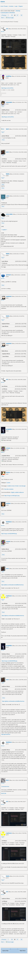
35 (11, 15)
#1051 (24, 28)
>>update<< (4, 229)
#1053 (7, 104)
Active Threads (4, 6)
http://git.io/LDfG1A (5, 734)
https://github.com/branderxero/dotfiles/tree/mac (12, 584)
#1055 (25, 152)
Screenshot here (5, 786)
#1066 (7, 449)
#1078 (7, 834)
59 (21, 15)
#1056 (7, 175)
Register (21, 6)
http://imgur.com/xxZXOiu (7, 88)
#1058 (7, 216)
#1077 (24, 801)
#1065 (7, 431)
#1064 (24, 379)
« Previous (3, 15)
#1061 (7, 298)
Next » (2, 17)
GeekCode (3, 793)
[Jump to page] (9, 18)
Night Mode (22, 950)
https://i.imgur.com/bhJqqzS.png (11, 495)
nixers (3, 1)
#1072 (7, 597)
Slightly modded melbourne (17, 492)
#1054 (25, 129)
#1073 (7, 647)
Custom (8, 482)
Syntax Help (5, 950)
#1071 (25, 568)
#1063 (7, 345)
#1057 (7, 197)
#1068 (7, 505)
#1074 (25, 679)
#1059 (7, 255)
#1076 (25, 780)
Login (16, 6)
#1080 (24, 891)
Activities (11, 6)
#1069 (7, 523)
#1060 (7, 276)
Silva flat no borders (8, 489)
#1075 (7, 743)
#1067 (7, 474)
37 (17, 15)
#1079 (7, 877)
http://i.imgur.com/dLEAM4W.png (9, 533)
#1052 (7, 78)
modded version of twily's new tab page (16, 485)
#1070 (7, 543)
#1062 (7, 317)
